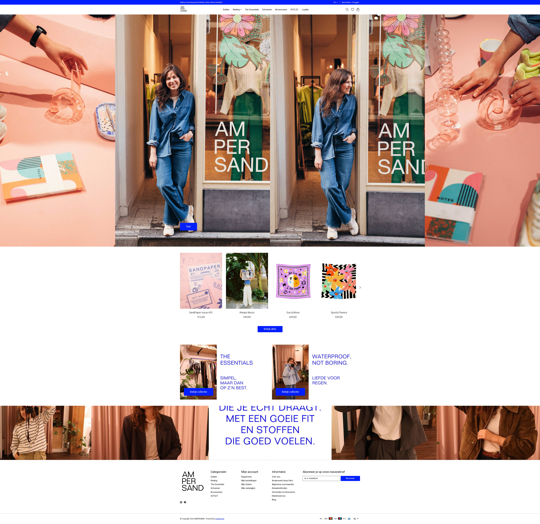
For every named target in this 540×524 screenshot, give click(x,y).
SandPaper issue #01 (201, 312)
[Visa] (335, 518)
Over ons (276, 476)
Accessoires (281, 9)
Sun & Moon (293, 312)
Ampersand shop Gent (282, 480)
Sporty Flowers (339, 312)
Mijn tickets (246, 484)
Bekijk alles (270, 329)
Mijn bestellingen (248, 480)
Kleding (214, 480)
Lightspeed (219, 519)
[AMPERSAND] (184, 9)
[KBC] (349, 518)
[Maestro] (340, 518)
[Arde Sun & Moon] (293, 281)
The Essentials (252, 9)
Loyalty (305, 9)
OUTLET (294, 9)
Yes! (188, 226)
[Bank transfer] (326, 518)
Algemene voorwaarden (283, 484)
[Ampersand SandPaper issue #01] (201, 281)
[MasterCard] (330, 518)
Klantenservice (278, 496)
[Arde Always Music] (247, 281)
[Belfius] (344, 518)
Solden (226, 9)
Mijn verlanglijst (248, 488)
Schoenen (267, 9)
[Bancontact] (321, 518)
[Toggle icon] (347, 9)
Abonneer (350, 478)
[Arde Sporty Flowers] (339, 281)
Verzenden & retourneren (283, 492)
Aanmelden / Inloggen (350, 2)
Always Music (247, 312)
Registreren (246, 476)
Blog (274, 499)
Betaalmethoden (279, 488)
